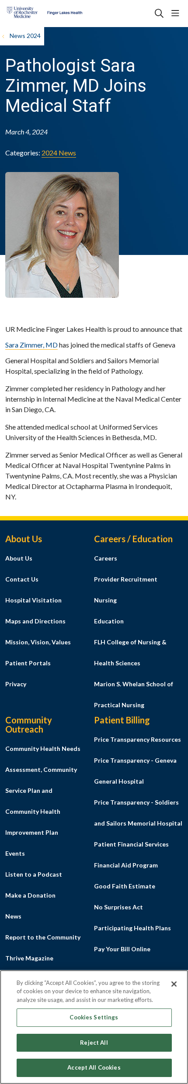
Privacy (15, 684)
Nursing (105, 600)
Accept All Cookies (93, 1067)
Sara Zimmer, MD (31, 345)
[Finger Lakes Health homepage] (66, 13)
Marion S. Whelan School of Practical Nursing (133, 694)
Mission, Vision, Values (38, 642)
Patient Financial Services (131, 844)
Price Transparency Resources (137, 739)
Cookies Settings (94, 1017)
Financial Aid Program (126, 865)
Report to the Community (42, 937)
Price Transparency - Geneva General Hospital (135, 771)
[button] (177, 13)
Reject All (94, 1042)
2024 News (59, 152)
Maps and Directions (35, 621)
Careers (105, 558)
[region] (94, 1027)
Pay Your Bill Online (122, 949)
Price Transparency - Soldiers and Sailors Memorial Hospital (138, 812)
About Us (18, 558)
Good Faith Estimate (124, 886)
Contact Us (21, 579)
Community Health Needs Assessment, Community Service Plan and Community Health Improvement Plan (42, 790)
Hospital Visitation (33, 600)
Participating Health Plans (132, 928)
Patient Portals (28, 663)
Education (109, 621)
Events (15, 853)
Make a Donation (30, 895)
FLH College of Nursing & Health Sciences (130, 652)
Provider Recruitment (125, 579)
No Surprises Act (118, 907)
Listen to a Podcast (33, 874)
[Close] (174, 984)
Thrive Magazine (29, 958)
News (13, 916)
